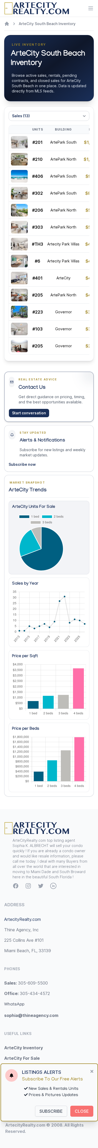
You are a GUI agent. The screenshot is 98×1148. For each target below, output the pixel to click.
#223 (37, 312)
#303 (37, 227)
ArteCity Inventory (23, 1047)
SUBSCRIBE (51, 1111)
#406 (37, 176)
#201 (37, 142)
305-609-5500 (26, 983)
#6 (37, 261)
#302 (37, 193)
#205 (37, 295)
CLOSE (82, 1111)
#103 (37, 329)
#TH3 (37, 244)
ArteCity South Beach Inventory (47, 23)
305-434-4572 (27, 993)
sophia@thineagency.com (31, 1015)
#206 (37, 210)
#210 (37, 159)
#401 (37, 278)
